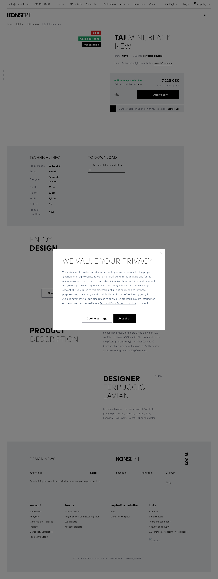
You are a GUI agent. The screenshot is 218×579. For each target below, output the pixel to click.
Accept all (69, 289)
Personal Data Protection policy (118, 303)
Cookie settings (72, 298)
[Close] (160, 252)
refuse (101, 298)
